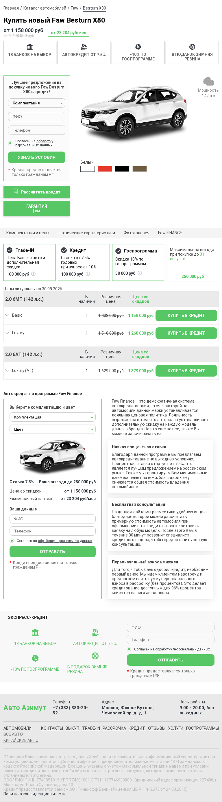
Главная (11, 8)
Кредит (137, 728)
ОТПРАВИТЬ (52, 551)
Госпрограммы (202, 728)
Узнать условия (37, 157)
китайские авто (20, 740)
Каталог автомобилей (44, 8)
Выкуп (72, 728)
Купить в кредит (186, 315)
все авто (13, 734)
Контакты (52, 728)
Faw (74, 8)
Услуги (175, 728)
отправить (170, 660)
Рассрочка (114, 728)
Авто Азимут (24, 707)
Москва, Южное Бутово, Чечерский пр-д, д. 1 (128, 710)
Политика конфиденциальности (34, 794)
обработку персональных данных (34, 143)
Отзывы (156, 728)
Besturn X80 (94, 8)
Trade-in (91, 728)
